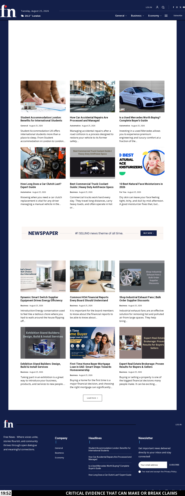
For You (122, 192)
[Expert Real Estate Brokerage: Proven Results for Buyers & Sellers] (141, 343)
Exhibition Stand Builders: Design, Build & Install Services (41, 365)
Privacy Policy (170, 471)
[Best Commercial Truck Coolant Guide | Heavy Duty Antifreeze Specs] (92, 163)
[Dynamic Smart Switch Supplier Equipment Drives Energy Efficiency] (43, 276)
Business (74, 192)
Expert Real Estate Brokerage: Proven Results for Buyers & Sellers (141, 365)
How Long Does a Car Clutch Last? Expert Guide (110, 475)
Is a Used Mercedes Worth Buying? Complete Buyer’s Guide (139, 119)
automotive (75, 126)
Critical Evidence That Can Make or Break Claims (102, 493)
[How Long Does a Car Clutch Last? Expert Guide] (43, 163)
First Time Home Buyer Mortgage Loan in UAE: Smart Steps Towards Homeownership (90, 367)
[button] (163, 7)
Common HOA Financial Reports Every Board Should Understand (89, 299)
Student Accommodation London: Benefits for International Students (41, 119)
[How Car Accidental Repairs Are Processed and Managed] (92, 96)
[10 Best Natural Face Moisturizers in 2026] (141, 163)
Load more (91, 398)
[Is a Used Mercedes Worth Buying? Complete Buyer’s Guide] (141, 96)
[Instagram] (177, 7)
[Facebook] (173, 7)
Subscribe (174, 465)
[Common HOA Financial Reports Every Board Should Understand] (92, 276)
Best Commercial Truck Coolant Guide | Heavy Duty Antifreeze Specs (91, 185)
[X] (180, 7)
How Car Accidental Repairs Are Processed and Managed (89, 119)
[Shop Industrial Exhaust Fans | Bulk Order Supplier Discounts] (141, 276)
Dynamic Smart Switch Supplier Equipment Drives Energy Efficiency (41, 299)
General (24, 126)
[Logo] (8, 424)
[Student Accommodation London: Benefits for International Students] (43, 96)
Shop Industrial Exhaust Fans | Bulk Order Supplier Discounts (140, 299)
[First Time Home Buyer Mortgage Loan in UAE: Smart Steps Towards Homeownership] (92, 343)
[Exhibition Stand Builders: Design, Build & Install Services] (43, 343)
